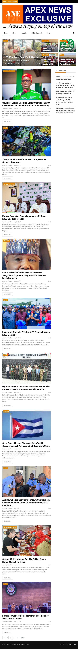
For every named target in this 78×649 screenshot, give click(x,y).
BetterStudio (72, 644)
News (14, 33)
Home (6, 33)
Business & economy (10, 527)
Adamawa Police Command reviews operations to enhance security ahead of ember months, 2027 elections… (26, 503)
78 (17, 637)
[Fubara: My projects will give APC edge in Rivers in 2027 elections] (26, 313)
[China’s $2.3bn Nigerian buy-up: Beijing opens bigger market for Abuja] (26, 540)
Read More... (7, 121)
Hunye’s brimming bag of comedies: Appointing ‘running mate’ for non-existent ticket (65, 85)
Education (24, 33)
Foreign (6, 411)
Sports (49, 33)
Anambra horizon (9, 71)
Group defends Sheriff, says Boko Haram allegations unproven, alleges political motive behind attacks (24, 275)
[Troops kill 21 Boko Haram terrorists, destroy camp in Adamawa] (26, 141)
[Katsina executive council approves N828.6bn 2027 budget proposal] (26, 197)
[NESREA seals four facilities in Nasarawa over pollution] (21, 52)
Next (22, 637)
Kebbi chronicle (37, 33)
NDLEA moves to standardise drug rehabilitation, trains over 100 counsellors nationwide (65, 110)
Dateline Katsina (9, 184)
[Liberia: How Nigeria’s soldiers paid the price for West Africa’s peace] (26, 597)
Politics (45, 41)
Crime (5, 127)
